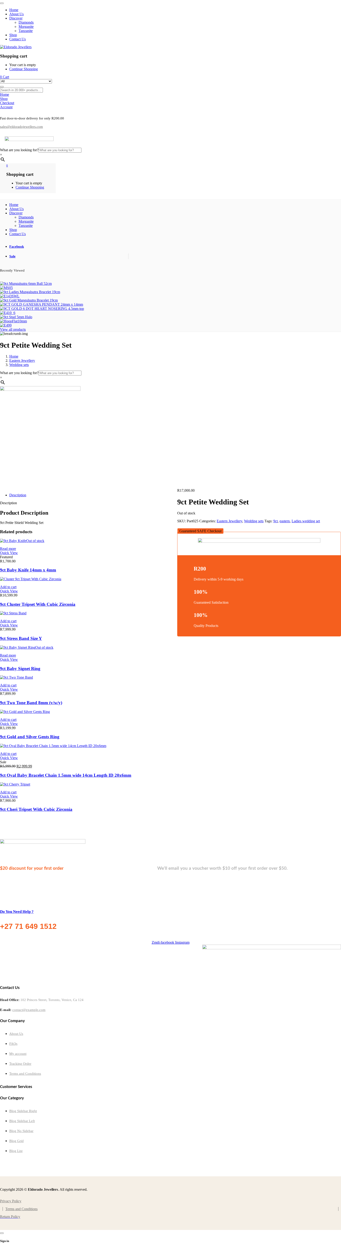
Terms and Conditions (25, 1073)
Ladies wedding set (306, 521)
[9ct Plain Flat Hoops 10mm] (13, 321)
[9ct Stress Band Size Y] (13, 613)
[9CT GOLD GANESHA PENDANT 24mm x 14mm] (41, 304)
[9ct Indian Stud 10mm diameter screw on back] (9, 296)
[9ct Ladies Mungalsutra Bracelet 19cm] (30, 292)
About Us (16, 1034)
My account (17, 1054)
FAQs (13, 1044)
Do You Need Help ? (17, 911)
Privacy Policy (10, 1201)
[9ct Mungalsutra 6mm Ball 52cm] (26, 284)
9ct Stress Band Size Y (21, 638)
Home (13, 356)
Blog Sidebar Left (22, 1121)
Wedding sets (19, 365)
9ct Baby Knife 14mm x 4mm (28, 570)
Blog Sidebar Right (23, 1111)
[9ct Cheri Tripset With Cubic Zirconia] (15, 784)
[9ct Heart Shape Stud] (6, 325)
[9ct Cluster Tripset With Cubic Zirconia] (30, 579)
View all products (13, 329)
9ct (275, 521)
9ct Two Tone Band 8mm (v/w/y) (31, 702)
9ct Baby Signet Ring (20, 668)
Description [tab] (17, 495)
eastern (285, 521)
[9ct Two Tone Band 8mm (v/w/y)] (16, 677)
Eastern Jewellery (22, 361)
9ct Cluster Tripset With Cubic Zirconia (37, 604)
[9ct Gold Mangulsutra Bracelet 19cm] (29, 300)
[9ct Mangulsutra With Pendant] (6, 288)
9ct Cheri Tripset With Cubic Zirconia (36, 809)
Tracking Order (20, 1063)
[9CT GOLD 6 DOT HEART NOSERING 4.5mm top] (42, 309)
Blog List (16, 1151)
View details (9, 491)
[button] (200, 531)
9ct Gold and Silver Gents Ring (29, 736)
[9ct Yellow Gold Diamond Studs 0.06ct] (7, 313)
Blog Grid (16, 1141)
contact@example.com (28, 1010)
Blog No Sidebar (21, 1131)
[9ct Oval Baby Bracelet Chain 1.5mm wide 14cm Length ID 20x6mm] (53, 746)
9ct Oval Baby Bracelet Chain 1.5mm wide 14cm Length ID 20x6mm (65, 775)
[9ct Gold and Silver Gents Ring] (25, 712)
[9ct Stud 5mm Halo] (16, 317)
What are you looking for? (19, 150)
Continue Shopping (23, 69)
